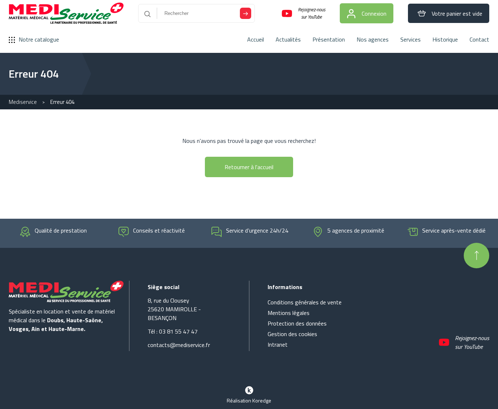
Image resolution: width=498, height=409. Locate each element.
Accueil (255, 39)
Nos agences (373, 39)
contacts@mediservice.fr (179, 344)
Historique (445, 39)
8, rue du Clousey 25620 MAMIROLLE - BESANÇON (174, 309)
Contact (479, 39)
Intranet (278, 344)
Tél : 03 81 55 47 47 (173, 331)
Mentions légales (289, 312)
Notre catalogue (39, 39)
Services (410, 39)
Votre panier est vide (457, 13)
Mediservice (23, 102)
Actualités (288, 39)
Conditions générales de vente (305, 302)
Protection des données (297, 323)
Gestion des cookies (292, 334)
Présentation (328, 39)
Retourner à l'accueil (249, 167)
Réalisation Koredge (249, 400)
